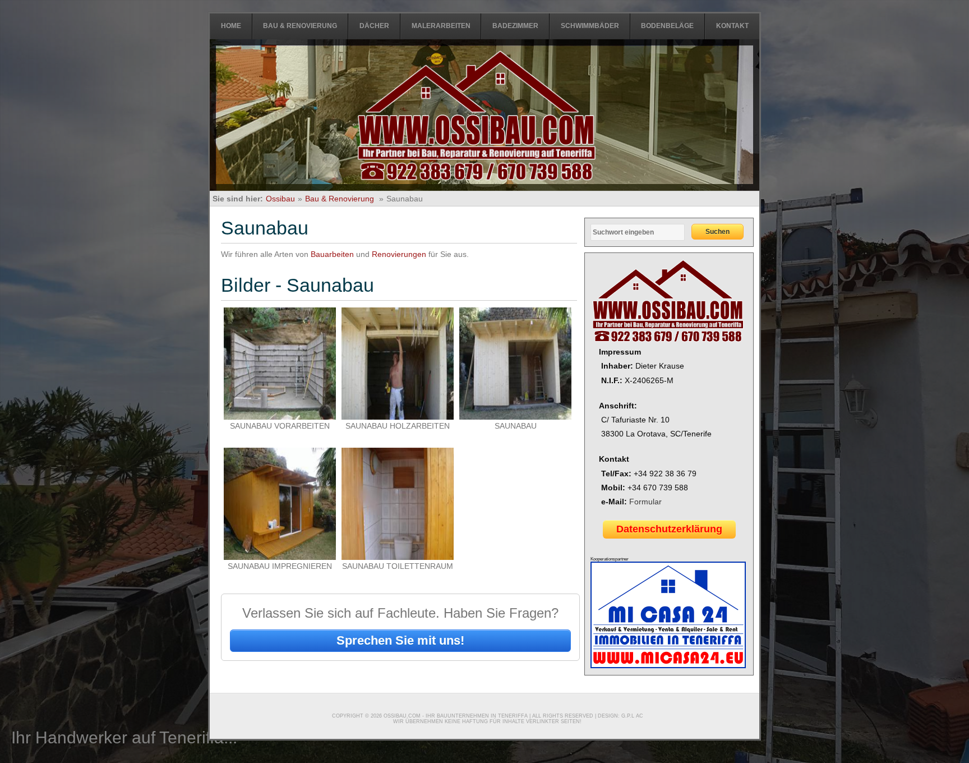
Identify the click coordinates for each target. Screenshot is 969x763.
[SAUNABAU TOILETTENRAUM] (398, 557)
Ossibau (280, 198)
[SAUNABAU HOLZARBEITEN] (398, 416)
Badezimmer (515, 26)
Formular (645, 501)
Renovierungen (399, 254)
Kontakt (732, 26)
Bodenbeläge (667, 26)
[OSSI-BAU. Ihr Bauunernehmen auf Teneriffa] (476, 117)
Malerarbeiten (441, 26)
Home (231, 26)
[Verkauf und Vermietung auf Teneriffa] (668, 666)
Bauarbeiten (332, 254)
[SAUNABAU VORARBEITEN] (280, 416)
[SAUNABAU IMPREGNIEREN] (280, 557)
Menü (7, 3)
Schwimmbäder (590, 26)
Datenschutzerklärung (669, 529)
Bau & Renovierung (300, 26)
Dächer (374, 26)
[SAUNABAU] (515, 416)
